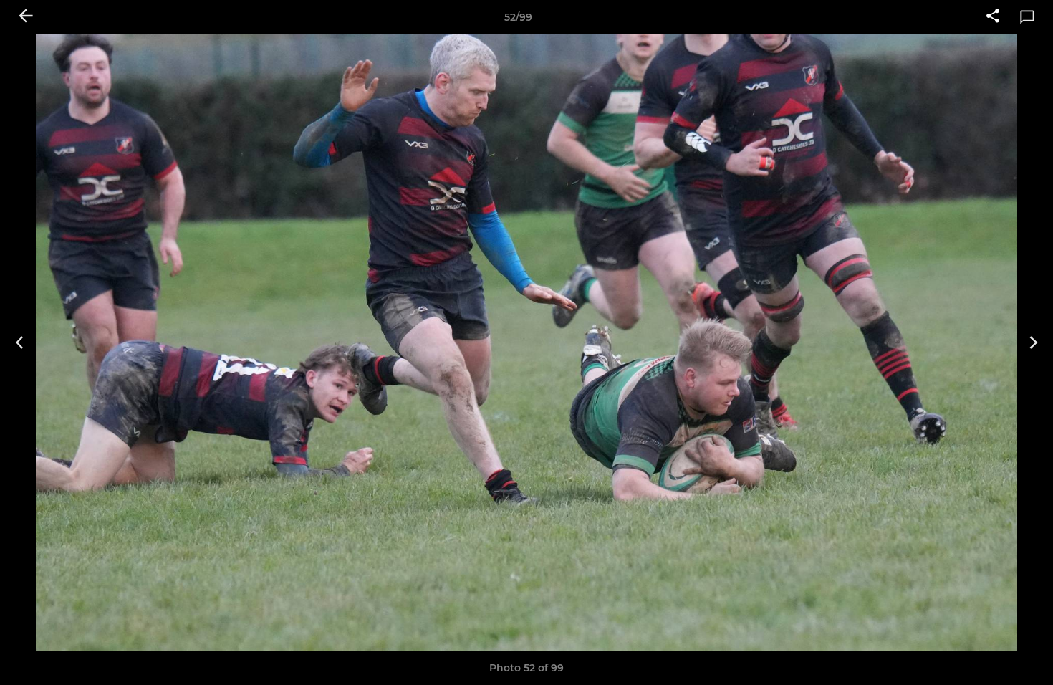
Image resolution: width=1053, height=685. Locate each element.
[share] (992, 17)
